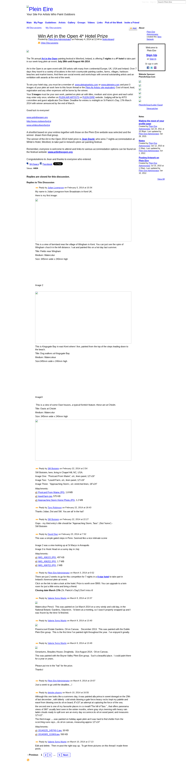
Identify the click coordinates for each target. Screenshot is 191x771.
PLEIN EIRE (89, 97)
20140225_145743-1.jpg (49, 730)
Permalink (37, 187)
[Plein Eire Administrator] (31, 42)
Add (134, 28)
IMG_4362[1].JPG (47, 561)
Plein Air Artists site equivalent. (100, 87)
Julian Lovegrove (56, 187)
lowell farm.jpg (45, 496)
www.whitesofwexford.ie (38, 125)
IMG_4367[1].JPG (47, 565)
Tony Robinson (55, 507)
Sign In (153, 2)
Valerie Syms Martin (57, 598)
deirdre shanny (55, 692)
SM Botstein (53, 468)
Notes (142, 140)
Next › (66, 755)
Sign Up (145, 2)
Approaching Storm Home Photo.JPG (56, 500)
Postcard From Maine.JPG (51, 492)
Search (188, 2)
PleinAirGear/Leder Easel (151, 105)
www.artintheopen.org (37, 117)
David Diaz (53, 534)
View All (161, 179)
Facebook (47, 164)
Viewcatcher (152, 108)
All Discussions (34, 27)
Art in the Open (49, 58)
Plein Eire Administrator (59, 39)
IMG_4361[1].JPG (47, 557)
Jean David (88, 139)
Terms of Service (157, 767)
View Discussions (49, 43)
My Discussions (53, 27)
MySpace (34, 164)
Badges (123, 767)
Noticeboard (108, 39)
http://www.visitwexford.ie (39, 121)
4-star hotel (103, 576)
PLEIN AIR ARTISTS (69, 97)
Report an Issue (138, 767)
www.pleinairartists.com (86, 84)
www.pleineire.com (110, 84)
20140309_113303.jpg (48, 734)
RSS (28, 760)
